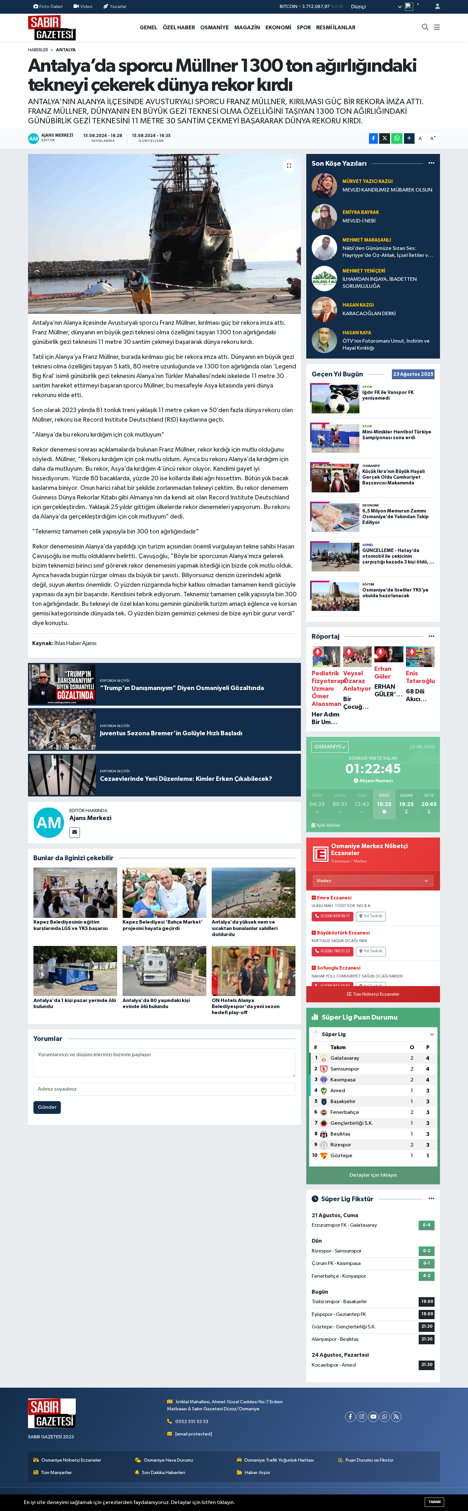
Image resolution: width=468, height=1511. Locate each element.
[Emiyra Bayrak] (324, 216)
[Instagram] (362, 1417)
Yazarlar (118, 6)
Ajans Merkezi (90, 818)
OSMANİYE (214, 27)
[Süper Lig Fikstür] (432, 1199)
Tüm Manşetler (56, 1472)
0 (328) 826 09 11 (335, 916)
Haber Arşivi (257, 1472)
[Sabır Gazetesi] (52, 27)
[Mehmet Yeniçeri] (324, 278)
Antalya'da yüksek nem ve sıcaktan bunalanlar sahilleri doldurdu (245, 928)
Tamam (434, 1502)
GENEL (148, 27)
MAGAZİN (247, 27)
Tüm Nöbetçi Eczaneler (376, 994)
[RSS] (396, 1417)
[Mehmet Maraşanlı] (324, 247)
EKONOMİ (278, 27)
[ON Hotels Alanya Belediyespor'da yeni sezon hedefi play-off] (253, 970)
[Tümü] (432, 163)
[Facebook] (350, 1417)
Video (86, 6)
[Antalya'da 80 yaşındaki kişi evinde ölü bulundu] (164, 970)
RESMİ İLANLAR (335, 27)
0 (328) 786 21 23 (335, 951)
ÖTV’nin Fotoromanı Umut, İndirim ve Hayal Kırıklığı (386, 344)
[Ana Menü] (437, 28)
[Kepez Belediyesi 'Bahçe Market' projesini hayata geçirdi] (164, 892)
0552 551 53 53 (191, 1421)
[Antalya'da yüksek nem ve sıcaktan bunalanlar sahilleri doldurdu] (253, 892)
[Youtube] (373, 1417)
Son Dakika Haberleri (163, 1472)
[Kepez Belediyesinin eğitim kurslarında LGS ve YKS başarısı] (75, 892)
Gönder (47, 1107)
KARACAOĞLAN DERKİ (369, 313)
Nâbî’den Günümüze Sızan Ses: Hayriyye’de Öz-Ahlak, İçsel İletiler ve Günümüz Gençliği (387, 252)
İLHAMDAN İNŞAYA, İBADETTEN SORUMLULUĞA (380, 283)
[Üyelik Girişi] (435, 7)
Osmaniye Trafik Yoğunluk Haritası (279, 1460)
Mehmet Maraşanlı (367, 240)
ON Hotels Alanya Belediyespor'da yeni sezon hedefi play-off (246, 1006)
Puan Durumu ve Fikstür (370, 1460)
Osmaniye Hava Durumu (168, 1460)
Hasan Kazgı (358, 305)
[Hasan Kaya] (324, 340)
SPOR (304, 27)
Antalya (66, 50)
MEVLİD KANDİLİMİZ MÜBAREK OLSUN (387, 190)
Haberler (38, 50)
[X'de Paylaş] (384, 138)
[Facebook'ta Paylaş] (373, 138)
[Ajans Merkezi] (48, 822)
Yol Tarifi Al (373, 916)
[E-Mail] (74, 832)
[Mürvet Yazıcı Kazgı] (324, 185)
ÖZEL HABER (179, 27)
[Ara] (425, 28)
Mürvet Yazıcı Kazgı (368, 181)
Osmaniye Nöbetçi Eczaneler (71, 1460)
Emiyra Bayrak (361, 212)
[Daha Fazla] (409, 138)
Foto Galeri (51, 6)
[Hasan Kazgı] (324, 309)
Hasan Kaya (357, 333)
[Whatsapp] (384, 1417)
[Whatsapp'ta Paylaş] (396, 138)
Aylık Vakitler (328, 825)
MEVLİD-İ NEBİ (359, 221)
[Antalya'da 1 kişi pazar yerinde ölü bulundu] (75, 970)
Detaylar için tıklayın (373, 1175)
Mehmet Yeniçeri (364, 271)
